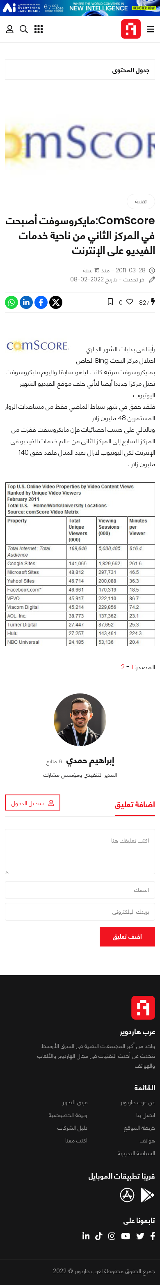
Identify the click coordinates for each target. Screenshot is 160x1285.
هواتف (147, 1140)
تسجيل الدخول (27, 803)
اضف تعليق (127, 936)
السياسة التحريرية (136, 1153)
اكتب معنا (76, 1140)
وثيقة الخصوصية (68, 1115)
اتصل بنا (145, 1115)
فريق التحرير (74, 1102)
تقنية (140, 201)
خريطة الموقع (139, 1128)
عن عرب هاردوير (138, 1102)
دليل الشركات (72, 1128)
